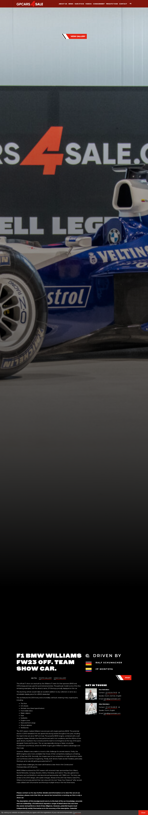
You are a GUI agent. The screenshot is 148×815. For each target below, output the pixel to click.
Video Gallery (60, 678)
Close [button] (143, 813)
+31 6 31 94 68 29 (111, 707)
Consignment (99, 4)
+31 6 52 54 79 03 (111, 693)
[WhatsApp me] (119, 692)
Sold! (127, 678)
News (70, 4)
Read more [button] (77, 812)
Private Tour (112, 4)
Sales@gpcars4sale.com (112, 699)
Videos (88, 4)
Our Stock (79, 4)
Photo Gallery (45, 678)
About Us (63, 4)
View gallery (78, 36)
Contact (123, 4)
